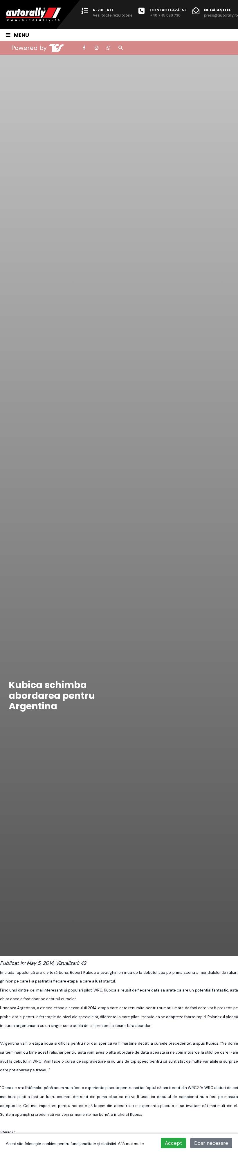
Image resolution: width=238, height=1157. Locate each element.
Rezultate (113, 12)
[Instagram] (96, 47)
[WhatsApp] (108, 47)
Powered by (29, 48)
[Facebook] (84, 47)
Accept (173, 1143)
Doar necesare (211, 1143)
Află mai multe (131, 1143)
